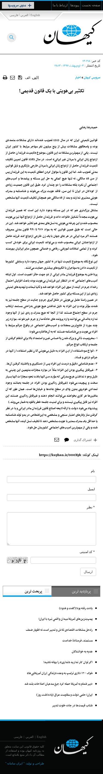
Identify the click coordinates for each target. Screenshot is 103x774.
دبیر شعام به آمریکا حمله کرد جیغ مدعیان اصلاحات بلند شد (58, 684)
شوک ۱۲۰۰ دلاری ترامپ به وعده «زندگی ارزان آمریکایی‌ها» (60, 673)
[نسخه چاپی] (5, 77)
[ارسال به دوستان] (12, 77)
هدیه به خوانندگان (82, 651)
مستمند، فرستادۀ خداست (77, 640)
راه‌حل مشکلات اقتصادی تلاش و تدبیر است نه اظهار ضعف (59, 630)
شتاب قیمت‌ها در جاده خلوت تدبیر (72, 705)
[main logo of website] (66, 32)
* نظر (91, 507)
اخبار (78, 77)
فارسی (14, 15)
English (35, 15)
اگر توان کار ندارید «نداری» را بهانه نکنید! (68, 662)
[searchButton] (11, 37)
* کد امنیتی (87, 552)
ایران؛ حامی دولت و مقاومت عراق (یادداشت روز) (64, 695)
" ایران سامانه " (14, 763)
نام (93, 471)
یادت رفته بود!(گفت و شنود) (76, 608)
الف (27, 78)
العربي (24, 15)
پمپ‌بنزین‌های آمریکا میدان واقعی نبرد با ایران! (65, 619)
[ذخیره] (20, 77)
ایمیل (91, 489)
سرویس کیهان (92, 77)
